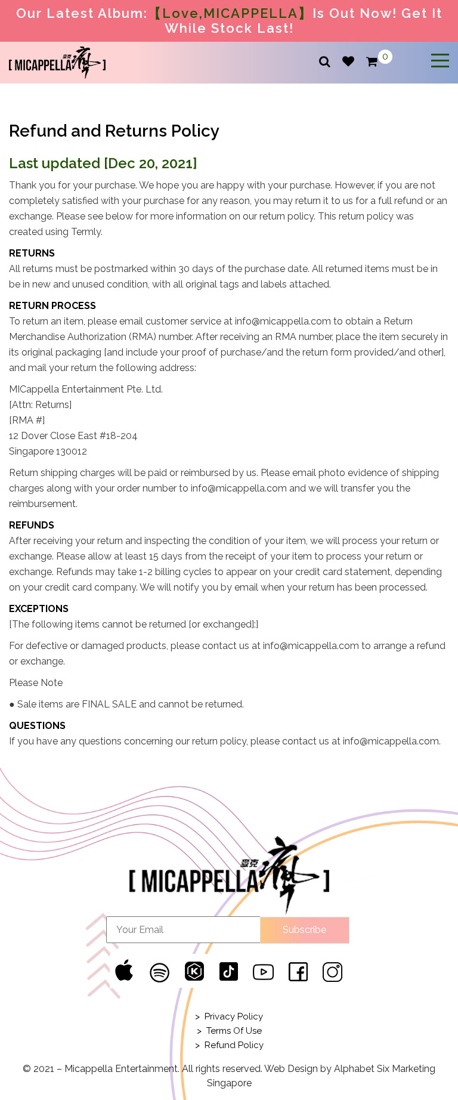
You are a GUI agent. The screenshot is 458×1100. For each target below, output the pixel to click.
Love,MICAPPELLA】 (237, 13)
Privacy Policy (234, 1016)
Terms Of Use (234, 1030)
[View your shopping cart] (371, 62)
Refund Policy (234, 1045)
